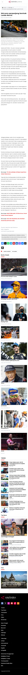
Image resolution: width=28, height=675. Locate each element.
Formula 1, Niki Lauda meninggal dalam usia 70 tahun (14, 382)
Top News (4, 515)
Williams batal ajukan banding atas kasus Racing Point (12, 321)
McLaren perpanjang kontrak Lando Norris (12, 9)
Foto (2, 567)
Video (2, 617)
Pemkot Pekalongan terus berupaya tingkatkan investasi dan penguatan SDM (17, 503)
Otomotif (3, 645)
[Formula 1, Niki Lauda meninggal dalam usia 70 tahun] (14, 373)
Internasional (4, 643)
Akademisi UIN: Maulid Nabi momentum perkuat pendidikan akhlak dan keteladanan (17, 490)
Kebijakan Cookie (5, 658)
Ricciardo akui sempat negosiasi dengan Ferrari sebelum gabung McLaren (12, 359)
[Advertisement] (14, 121)
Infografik (3, 650)
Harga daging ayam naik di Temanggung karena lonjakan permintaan (17, 464)
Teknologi (3, 638)
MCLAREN (14, 251)
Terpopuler (4, 612)
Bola (2, 630)
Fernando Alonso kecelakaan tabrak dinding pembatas (13, 405)
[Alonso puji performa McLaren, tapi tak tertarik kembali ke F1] (14, 418)
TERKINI (3, 458)
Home (5, 7)
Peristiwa (3, 625)
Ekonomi (3, 627)
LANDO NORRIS (7, 251)
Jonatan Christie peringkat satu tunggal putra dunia (13, 450)
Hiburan (3, 635)
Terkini (3, 607)
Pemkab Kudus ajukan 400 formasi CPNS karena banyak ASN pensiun (16, 470)
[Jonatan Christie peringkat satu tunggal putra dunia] (14, 441)
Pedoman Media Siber (6, 663)
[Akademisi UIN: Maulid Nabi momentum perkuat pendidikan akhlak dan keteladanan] (4, 490)
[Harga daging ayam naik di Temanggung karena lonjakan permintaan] (4, 464)
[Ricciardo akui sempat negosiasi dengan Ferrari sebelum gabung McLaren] (14, 351)
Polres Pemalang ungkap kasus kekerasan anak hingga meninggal (12, 536)
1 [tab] (10, 589)
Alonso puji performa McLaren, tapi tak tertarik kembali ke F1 (14, 427)
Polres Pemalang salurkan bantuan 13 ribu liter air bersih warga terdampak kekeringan (17, 483)
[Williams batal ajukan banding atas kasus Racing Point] (14, 312)
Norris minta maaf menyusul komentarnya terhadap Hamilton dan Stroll (12, 298)
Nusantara (3, 619)
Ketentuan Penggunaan (7, 653)
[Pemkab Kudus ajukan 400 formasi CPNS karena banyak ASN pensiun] (4, 470)
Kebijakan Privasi (5, 656)
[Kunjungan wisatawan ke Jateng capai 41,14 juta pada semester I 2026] (4, 496)
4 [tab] (16, 589)
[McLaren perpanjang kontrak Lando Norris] (14, 527)
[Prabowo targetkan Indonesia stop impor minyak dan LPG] (4, 509)
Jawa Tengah (4, 623)
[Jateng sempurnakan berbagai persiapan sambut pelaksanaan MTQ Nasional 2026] (4, 477)
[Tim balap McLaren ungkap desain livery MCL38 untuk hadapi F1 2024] (14, 267)
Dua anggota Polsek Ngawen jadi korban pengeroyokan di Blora (16, 542)
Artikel (2, 640)
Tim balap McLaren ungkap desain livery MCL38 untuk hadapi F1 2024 (12, 275)
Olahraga (10, 7)
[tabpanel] (14, 579)
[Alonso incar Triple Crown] (10, 332)
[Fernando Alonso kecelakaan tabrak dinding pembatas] (14, 396)
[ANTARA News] (15, 1)
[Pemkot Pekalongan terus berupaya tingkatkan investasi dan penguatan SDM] (4, 503)
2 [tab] (12, 589)
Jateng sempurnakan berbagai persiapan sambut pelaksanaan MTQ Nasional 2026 (17, 477)
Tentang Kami (4, 661)
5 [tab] (18, 589)
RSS (2, 665)
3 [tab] (14, 589)
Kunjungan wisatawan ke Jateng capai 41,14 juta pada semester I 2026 (17, 496)
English (3, 648)
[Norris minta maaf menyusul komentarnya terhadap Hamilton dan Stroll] (14, 289)
